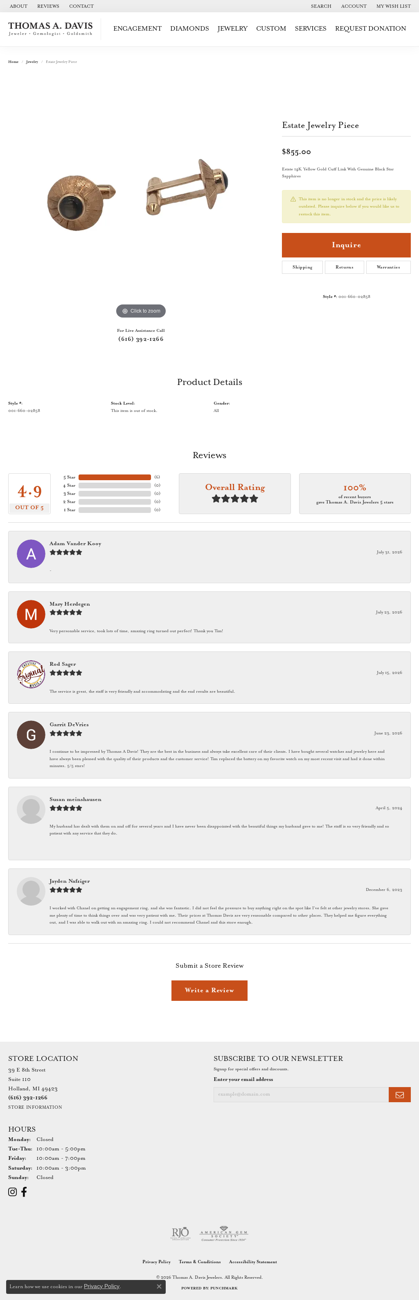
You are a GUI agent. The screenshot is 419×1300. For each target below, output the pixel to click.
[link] (17, 6)
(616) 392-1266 (141, 339)
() (157, 477)
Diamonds (189, 29)
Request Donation (370, 29)
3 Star (69, 493)
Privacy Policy (156, 1262)
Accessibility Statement (253, 1262)
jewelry (32, 62)
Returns (345, 267)
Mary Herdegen (70, 604)
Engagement (137, 29)
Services (311, 29)
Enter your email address (243, 1079)
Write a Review (209, 990)
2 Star (69, 501)
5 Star (69, 477)
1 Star (69, 510)
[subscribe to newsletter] (400, 1094)
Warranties (388, 267)
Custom (271, 29)
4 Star (69, 485)
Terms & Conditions (200, 1262)
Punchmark (224, 1288)
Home (13, 62)
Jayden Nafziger (70, 881)
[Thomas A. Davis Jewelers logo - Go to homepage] (52, 29)
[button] (320, 6)
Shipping (302, 267)
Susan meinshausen (75, 800)
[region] (141, 198)
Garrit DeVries (69, 725)
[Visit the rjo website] (180, 1234)
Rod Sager (63, 664)
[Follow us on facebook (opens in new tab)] (24, 1192)
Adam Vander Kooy (75, 544)
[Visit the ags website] (224, 1234)
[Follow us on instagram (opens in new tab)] (12, 1192)
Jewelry (233, 29)
